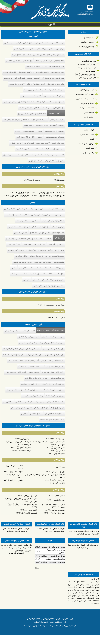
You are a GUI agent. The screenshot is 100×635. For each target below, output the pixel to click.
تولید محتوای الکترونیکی (55, 84)
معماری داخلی (40, 209)
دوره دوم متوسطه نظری (85, 98)
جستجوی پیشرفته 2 (86, 46)
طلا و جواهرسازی (58, 232)
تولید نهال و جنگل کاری (33, 378)
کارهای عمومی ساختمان (12, 42)
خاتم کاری (26, 279)
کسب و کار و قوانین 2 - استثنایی (53, 547)
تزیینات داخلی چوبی (57, 119)
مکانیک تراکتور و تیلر (15, 360)
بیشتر (37, 568)
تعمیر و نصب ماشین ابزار (30, 155)
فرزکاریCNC (40, 101)
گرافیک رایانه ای (9, 209)
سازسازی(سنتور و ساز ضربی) (54, 285)
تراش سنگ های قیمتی (19, 274)
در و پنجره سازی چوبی (39, 119)
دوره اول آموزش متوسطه (87, 64)
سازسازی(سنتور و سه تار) (40, 226)
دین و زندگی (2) (58, 471)
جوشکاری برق (23, 113)
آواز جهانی (51, 244)
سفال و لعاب (59, 274)
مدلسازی (37, 107)
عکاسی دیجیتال (58, 262)
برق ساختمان (27, 60)
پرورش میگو (41, 360)
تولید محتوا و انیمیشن (25, 209)
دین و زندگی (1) (58, 438)
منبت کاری (33, 232)
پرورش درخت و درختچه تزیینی (53, 384)
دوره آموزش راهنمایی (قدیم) (85, 74)
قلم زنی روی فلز (44, 232)
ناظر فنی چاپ (49, 160)
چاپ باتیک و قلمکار (23, 238)
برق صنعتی (8, 78)
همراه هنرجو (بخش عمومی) (54, 305)
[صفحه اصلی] (85, 9)
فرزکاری (12, 143)
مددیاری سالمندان (36, 413)
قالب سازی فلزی (58, 149)
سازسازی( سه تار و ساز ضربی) (19, 226)
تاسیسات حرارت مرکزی (11, 155)
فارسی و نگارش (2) (15, 480)
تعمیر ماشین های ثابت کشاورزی (53, 336)
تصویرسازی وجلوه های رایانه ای (42, 215)
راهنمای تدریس (90, 71)
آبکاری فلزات (16, 54)
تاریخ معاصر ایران (16, 471)
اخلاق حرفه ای (31, 510)
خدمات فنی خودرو (57, 155)
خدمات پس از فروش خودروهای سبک (16, 119)
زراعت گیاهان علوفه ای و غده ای (53, 372)
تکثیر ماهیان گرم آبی (33, 348)
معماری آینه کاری (39, 54)
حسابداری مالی (8, 401)
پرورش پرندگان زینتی (12, 331)
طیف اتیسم (90, 148)
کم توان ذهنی (89, 130)
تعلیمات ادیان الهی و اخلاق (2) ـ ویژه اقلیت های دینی (45, 474)
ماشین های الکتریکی (33, 66)
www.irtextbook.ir (16, 553)
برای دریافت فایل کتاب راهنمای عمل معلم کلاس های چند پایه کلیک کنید (84, 532)
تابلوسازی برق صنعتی (16, 84)
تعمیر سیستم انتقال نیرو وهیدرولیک (51, 342)
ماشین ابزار (60, 160)
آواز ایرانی (41, 244)
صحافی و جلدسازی (20, 232)
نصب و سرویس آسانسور (55, 101)
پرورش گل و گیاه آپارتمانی (30, 384)
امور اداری (44, 407)
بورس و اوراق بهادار (57, 407)
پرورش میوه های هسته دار (55, 395)
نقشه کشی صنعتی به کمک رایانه (27, 149)
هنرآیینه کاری (31, 250)
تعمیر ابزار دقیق (19, 78)
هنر (63, 467)
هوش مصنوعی (59, 453)
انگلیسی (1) (60, 450)
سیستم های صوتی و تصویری (54, 96)
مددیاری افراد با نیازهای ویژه (54, 413)
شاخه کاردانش (89, 112)
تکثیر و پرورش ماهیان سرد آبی (53, 366)
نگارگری (50, 250)
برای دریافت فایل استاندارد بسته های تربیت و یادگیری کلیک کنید (16, 530)
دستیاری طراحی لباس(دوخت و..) (17, 215)
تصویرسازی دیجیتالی (13, 60)
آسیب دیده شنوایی (87, 134)
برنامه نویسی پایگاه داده (43, 60)
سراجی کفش (59, 268)
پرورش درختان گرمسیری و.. (54, 354)
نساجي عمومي (59, 60)
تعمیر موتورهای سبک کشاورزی (28, 336)
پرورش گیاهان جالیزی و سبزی (53, 378)
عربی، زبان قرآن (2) (57, 480)
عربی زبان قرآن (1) (58, 447)
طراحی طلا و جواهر (36, 256)
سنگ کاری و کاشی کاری (55, 54)
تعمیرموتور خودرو (58, 143)
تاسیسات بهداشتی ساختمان (54, 137)
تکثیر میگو (22, 366)
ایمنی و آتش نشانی (18, 407)
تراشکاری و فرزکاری (23, 137)
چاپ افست (47, 107)
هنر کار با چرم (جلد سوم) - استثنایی (55, 551)
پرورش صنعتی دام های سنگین (53, 348)
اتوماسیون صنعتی (33, 78)
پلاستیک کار (45, 155)
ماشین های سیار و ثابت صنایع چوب (52, 195)
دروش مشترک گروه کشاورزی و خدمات (50, 330)
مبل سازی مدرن (58, 107)
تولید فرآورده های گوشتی (55, 401)
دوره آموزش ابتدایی (89, 61)
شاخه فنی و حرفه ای (86, 107)
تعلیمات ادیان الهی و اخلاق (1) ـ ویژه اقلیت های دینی (49, 443)
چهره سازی (42, 250)
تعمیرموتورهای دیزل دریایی (33, 42)
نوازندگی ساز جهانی (29, 244)
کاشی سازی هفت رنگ (37, 274)
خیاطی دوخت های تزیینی (22, 262)
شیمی (62, 180)
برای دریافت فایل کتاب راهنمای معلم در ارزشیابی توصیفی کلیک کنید (51, 530)
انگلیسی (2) (60, 483)
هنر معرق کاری (59, 238)
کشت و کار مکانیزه (28, 331)
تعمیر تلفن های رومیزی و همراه (35, 90)
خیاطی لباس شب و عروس (54, 256)
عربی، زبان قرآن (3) (57, 513)
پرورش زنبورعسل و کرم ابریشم (13, 354)
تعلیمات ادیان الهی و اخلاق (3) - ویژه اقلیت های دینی (21, 500)
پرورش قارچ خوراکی (31, 390)
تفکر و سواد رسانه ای (15, 465)
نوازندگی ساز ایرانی (13, 244)
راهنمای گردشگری (33, 407)
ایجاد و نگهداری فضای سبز (28, 342)
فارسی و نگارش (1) (24, 447)
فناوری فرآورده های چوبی (19, 195)
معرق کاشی (37, 285)
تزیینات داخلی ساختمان (38, 48)
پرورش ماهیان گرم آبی (34, 354)
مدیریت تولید (35, 180)
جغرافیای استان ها (87, 103)
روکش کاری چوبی (10, 101)
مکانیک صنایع (46, 149)
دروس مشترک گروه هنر (56, 209)
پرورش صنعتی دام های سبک (13, 348)
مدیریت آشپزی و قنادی (16, 250)
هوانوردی (24, 413)
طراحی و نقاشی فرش (26, 268)
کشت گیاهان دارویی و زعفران (15, 372)
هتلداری (18, 401)
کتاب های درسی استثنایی (87, 77)
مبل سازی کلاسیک (25, 107)
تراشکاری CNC (37, 137)
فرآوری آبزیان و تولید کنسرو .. (33, 401)
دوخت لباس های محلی (42, 262)
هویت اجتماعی (59, 500)
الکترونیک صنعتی (9, 72)
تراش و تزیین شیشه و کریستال (53, 279)
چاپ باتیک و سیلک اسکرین (41, 238)
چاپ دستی (10, 238)
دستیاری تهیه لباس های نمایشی (53, 220)
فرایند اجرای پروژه (22, 192)
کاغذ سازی (60, 244)
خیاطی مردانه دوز (21, 256)
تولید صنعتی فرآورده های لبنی (32, 395)
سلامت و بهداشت (58, 510)
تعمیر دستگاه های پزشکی (36, 84)
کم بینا (92, 139)
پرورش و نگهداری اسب (56, 360)
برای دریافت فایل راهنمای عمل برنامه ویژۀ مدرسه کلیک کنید (83, 546)
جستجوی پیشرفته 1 (87, 42)
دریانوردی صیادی (34, 366)
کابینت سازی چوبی (43, 143)
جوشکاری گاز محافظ (57, 125)
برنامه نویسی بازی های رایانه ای (53, 78)
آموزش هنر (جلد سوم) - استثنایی (53, 556)
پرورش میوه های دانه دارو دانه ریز (52, 390)
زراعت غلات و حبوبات (14, 390)
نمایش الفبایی (89, 37)
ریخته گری (27, 54)
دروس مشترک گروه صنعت (54, 42)
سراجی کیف (48, 268)
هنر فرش (39, 268)
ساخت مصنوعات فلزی (26, 101)
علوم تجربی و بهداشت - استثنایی (53, 562)
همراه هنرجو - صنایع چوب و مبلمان (52, 192)
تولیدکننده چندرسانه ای (26, 72)
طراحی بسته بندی (58, 226)
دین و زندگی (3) (30, 495)
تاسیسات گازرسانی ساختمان (54, 131)
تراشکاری (39, 131)
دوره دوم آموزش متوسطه (86, 67)
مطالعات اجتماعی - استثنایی (55, 559)
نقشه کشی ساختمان (21, 48)
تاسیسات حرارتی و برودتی (24, 131)
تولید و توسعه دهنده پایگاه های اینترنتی (50, 72)
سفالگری (50, 274)
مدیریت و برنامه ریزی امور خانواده (52, 419)
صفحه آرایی (35, 220)
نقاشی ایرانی (59, 250)
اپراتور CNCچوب (42, 125)
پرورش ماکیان (30, 360)
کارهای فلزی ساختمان (56, 48)
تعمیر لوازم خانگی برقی (56, 90)
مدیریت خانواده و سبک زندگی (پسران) (22, 504)
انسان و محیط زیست (15, 474)
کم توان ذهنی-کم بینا (86, 143)
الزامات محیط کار (25, 450)
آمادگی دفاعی (60, 495)
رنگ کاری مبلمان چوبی (56, 113)
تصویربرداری (59, 215)
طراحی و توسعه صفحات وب (31, 96)
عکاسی (13, 268)
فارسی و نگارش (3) (29, 513)
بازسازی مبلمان (29, 125)
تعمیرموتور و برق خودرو (25, 143)
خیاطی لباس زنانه (22, 220)
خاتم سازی (36, 279)
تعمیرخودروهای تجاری (38, 113)
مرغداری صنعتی (33, 372)
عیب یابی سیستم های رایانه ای (53, 66)
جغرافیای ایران (25, 438)
